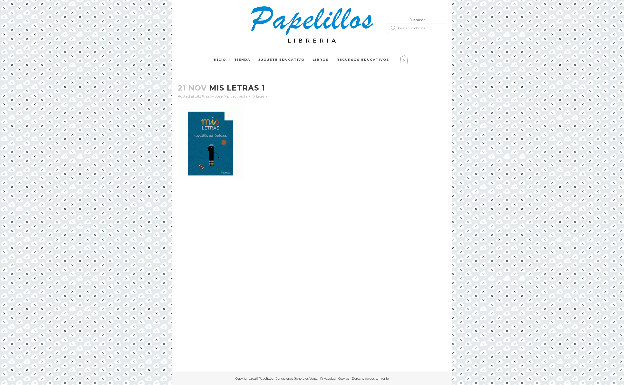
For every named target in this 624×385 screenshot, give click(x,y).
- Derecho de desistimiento (369, 378)
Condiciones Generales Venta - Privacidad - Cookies (312, 378)
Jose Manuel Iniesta (231, 96)
